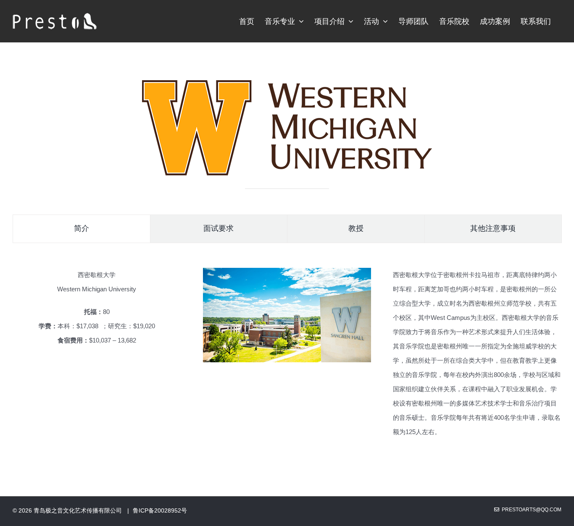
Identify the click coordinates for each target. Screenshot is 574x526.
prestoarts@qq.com (530, 510)
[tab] (81, 229)
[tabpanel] (287, 357)
